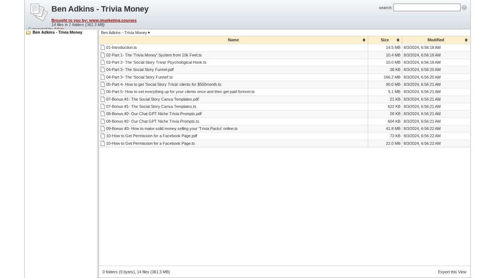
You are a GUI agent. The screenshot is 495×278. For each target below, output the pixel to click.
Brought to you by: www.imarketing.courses (94, 20)
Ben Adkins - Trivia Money (57, 32)
